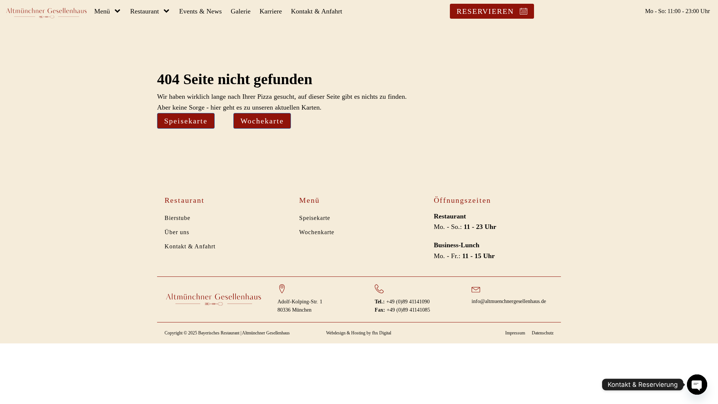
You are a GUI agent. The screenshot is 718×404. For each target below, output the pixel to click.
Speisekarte (186, 121)
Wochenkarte (316, 232)
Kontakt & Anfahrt (316, 11)
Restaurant (144, 11)
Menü (102, 11)
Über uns (177, 232)
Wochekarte (262, 121)
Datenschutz (542, 333)
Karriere (271, 11)
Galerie (241, 11)
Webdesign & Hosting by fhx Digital (358, 333)
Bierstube (177, 218)
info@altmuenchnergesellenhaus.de (509, 301)
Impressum (515, 333)
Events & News (200, 11)
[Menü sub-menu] (118, 11)
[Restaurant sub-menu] (167, 11)
